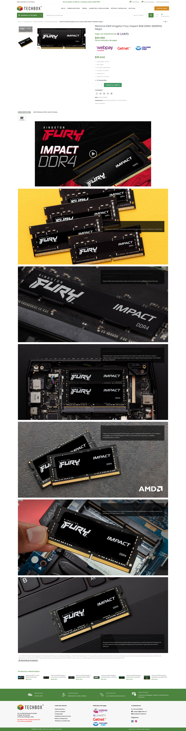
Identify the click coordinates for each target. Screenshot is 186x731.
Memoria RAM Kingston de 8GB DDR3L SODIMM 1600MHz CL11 (58, 677)
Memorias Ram (38, 21)
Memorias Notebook (51, 21)
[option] (25, 29)
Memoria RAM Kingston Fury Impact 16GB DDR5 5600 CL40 (133, 677)
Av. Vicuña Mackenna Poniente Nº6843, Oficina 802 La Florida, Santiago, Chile (27, 715)
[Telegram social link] (111, 93)
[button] (93, 154)
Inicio (20, 21)
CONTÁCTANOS (161, 8)
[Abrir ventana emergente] (28, 660)
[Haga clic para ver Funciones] (22, 118)
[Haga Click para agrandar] (38, 47)
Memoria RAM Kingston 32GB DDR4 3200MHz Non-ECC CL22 (83, 677)
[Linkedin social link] (107, 93)
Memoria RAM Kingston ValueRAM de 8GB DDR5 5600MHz (109, 677)
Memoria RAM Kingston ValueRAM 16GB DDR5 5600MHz (33, 677)
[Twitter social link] (100, 93)
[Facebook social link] (96, 93)
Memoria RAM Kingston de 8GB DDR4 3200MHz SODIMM (159, 677)
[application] (93, 153)
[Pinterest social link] (104, 93)
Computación (27, 21)
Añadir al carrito (113, 85)
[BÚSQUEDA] (151, 15)
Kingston (102, 103)
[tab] (24, 112)
